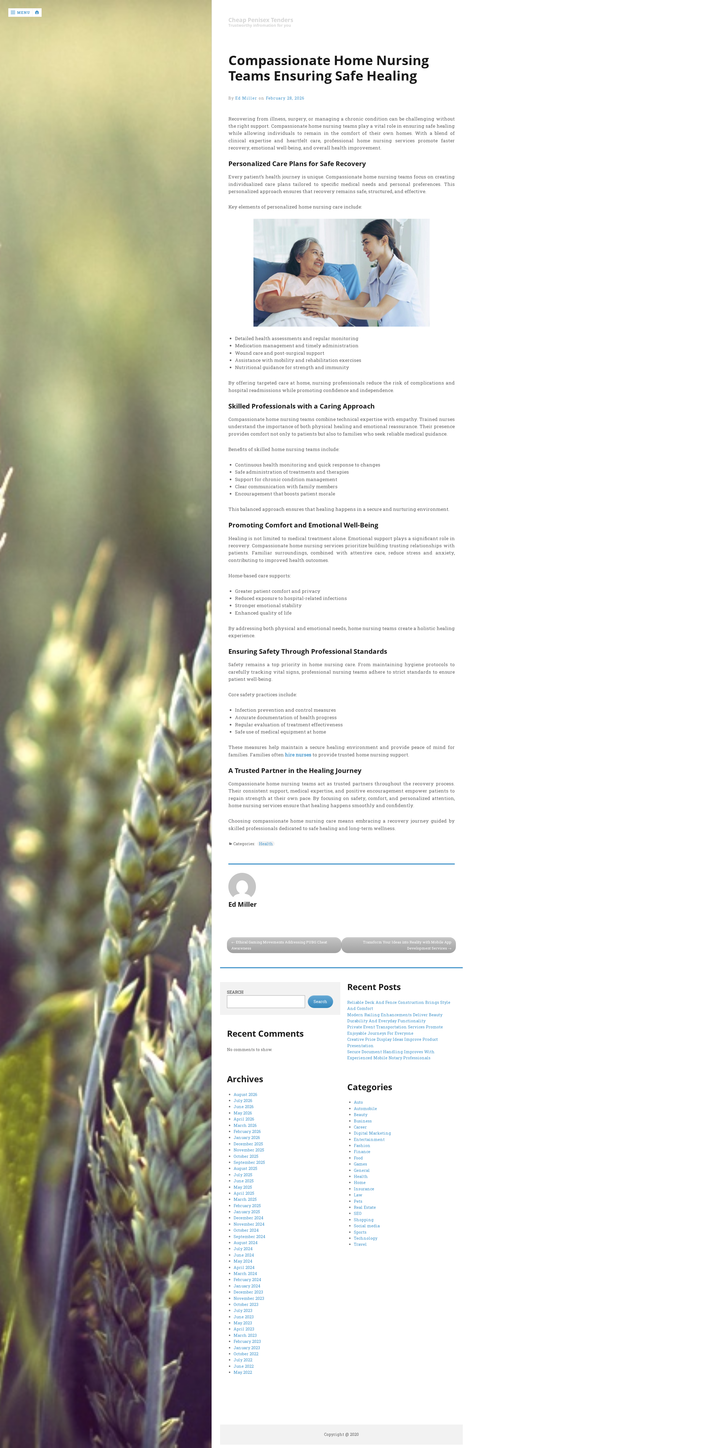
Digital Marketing (372, 1133)
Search (235, 992)
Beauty (360, 1114)
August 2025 (245, 1168)
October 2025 (246, 1156)
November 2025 (249, 1150)
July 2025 (243, 1174)
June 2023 (244, 1316)
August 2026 (245, 1094)
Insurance (364, 1188)
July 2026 (243, 1100)
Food (358, 1158)
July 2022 (243, 1359)
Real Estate (365, 1207)
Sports (360, 1232)
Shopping (364, 1219)
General (362, 1170)
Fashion (362, 1145)
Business (363, 1121)
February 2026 (247, 1131)
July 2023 (243, 1310)
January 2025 (247, 1211)
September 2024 (249, 1236)
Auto (358, 1102)
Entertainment (369, 1139)
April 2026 (244, 1119)
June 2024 (244, 1255)
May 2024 (243, 1261)
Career (360, 1127)
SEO (358, 1213)
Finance (362, 1151)
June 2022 (244, 1366)
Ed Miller (246, 98)
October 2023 (246, 1304)
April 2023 (244, 1329)
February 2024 (247, 1279)
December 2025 (248, 1143)
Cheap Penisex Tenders (260, 20)
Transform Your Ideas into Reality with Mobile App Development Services (407, 945)
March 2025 (245, 1199)
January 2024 (247, 1286)
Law (358, 1195)
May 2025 (243, 1187)
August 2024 (246, 1242)
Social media (367, 1225)
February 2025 (247, 1205)
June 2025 (244, 1180)
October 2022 (246, 1353)
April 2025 (244, 1193)
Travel (360, 1244)
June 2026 (244, 1106)
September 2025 (249, 1162)
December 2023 (248, 1292)
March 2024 (245, 1273)
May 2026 (243, 1113)
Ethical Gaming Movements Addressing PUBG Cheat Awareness (279, 945)
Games (360, 1164)
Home (360, 1182)
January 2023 (247, 1347)
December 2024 (248, 1217)
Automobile (365, 1108)
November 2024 (249, 1224)
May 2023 (243, 1323)
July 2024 (243, 1248)
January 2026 (247, 1137)
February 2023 (247, 1341)
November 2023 (249, 1298)
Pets (358, 1201)
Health (266, 843)
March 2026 (245, 1125)
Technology (365, 1238)
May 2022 (243, 1372)
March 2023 (245, 1335)
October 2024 (246, 1230)
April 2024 (244, 1267)
